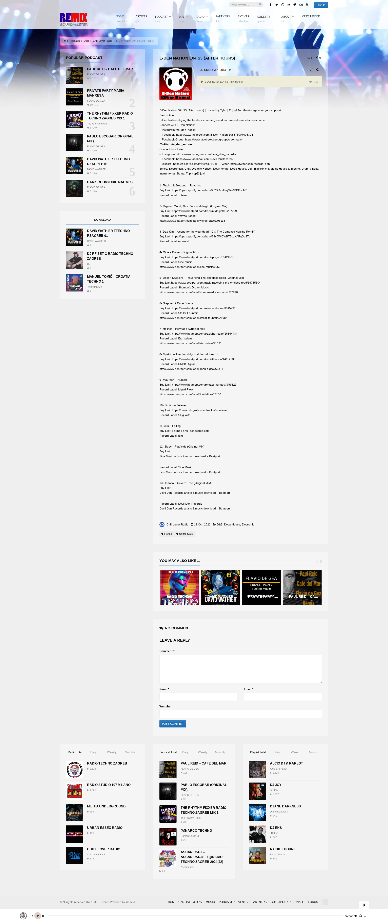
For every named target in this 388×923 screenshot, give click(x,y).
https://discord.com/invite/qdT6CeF (195, 163)
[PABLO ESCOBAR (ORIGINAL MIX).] (74, 142)
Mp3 (182, 19)
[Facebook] (270, 4)
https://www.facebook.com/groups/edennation (214, 139)
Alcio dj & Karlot (286, 763)
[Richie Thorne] (257, 855)
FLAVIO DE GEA (96, 74)
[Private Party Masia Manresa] (74, 96)
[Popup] (311, 69)
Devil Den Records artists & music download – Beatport (194, 492)
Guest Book (311, 16)
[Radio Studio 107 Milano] (74, 791)
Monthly (130, 752)
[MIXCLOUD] (316, 82)
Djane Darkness (285, 806)
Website (165, 706)
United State (186, 534)
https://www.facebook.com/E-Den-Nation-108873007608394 (214, 134)
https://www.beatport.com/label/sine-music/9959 (189, 266)
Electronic (248, 524)
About (286, 19)
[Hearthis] (294, 4)
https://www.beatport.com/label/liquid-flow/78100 (190, 394)
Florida (168, 534)
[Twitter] (276, 4)
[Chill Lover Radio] (74, 855)
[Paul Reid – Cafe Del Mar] (74, 75)
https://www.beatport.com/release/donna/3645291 (204, 308)
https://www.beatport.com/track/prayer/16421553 (203, 257)
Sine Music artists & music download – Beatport (189, 456)
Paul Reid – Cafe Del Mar (110, 69)
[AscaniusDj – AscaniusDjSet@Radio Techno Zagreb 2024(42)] (168, 858)
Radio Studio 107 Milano (109, 785)
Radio (200, 19)
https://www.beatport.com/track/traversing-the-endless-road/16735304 (216, 282)
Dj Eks (274, 833)
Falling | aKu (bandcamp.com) (191, 430)
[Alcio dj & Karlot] (257, 769)
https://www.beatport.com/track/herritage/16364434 (204, 333)
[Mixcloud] (301, 4)
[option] (179, 587)
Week (294, 752)
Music (210, 902)
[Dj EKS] (257, 834)
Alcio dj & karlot (278, 768)
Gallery (263, 19)
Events (243, 19)
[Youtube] (307, 4)
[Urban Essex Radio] (74, 834)
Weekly (111, 752)
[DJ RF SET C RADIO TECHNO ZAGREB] (74, 260)
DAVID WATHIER (96, 169)
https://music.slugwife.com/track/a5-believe (199, 410)
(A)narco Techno (196, 830)
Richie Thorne (283, 849)
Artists (141, 19)
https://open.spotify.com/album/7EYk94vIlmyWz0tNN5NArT (209, 190)
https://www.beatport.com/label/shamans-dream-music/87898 (198, 292)
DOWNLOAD (102, 219)
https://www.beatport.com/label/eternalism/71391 (190, 343)
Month (313, 752)
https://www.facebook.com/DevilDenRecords (204, 159)
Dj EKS (276, 827)
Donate (298, 902)
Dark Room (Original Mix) (110, 182)
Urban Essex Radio (104, 827)
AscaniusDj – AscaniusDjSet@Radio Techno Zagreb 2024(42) (202, 856)
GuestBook (279, 902)
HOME (121, 19)
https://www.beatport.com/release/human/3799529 (204, 384)
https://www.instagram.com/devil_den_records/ (206, 154)
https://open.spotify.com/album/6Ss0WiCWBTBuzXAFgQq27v (211, 236)
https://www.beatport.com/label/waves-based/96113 (192, 220)
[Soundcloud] (288, 4)
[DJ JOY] (257, 791)
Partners (223, 19)
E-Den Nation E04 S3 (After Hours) (223, 81)
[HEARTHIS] (310, 82)
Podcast (161, 19)
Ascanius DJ (187, 867)
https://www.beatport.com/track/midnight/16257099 (204, 211)
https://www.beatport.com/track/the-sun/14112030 (203, 359)
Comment (166, 651)
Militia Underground (106, 806)
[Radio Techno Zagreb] (74, 769)
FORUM (313, 902)
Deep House (232, 524)
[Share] (317, 69)
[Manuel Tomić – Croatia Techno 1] (74, 282)
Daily (93, 752)
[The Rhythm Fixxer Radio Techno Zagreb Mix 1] (74, 119)
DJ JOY (276, 785)
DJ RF (90, 264)
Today (276, 752)
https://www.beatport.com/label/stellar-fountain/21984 (193, 317)
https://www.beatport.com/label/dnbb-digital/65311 (191, 368)
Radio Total (75, 752)
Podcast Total (168, 752)
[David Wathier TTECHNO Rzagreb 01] (74, 165)
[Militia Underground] (74, 812)
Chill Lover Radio (215, 69)
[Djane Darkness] (257, 812)
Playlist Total (258, 752)
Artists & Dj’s (191, 902)
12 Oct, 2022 (202, 524)
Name (164, 689)
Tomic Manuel (94, 286)
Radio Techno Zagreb (107, 763)
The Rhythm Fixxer (97, 123)
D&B (219, 524)
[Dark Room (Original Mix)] (74, 188)
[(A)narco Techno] (168, 836)
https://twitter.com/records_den (250, 163)
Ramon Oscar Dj (190, 836)
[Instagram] (282, 4)
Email (248, 689)
